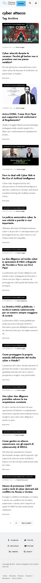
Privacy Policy (17, 578)
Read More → (6, 78)
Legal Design (30, 477)
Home (5, 576)
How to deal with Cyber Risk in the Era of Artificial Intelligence (18, 177)
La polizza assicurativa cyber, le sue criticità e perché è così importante (19, 220)
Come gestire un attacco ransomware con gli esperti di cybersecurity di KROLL (17, 444)
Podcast (21, 576)
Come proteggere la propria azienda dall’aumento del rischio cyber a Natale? (19, 357)
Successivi (26, 523)
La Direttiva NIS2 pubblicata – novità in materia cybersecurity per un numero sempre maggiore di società (19, 311)
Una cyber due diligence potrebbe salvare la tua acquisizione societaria (15, 399)
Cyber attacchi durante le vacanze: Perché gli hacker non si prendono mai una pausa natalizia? (20, 57)
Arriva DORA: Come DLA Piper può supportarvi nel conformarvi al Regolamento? (19, 117)
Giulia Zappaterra (22, 301)
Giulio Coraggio (20, 47)
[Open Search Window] (30, 4)
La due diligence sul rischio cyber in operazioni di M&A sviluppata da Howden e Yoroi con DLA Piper (20, 263)
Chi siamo (12, 576)
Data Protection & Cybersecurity (14, 24)
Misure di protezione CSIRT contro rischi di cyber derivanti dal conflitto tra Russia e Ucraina (20, 489)
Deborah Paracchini (22, 480)
